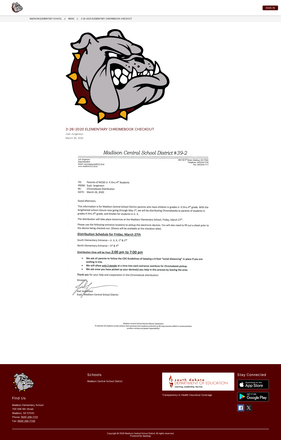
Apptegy (147, 436)
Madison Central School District (104, 381)
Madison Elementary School (46, 18)
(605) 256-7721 (29, 417)
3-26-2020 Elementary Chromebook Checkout (106, 18)
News (71, 18)
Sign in (270, 7)
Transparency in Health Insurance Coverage (187, 394)
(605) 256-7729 (26, 421)
